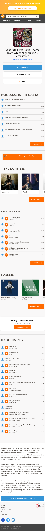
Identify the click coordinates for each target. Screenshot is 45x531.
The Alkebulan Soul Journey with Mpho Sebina (9, 298)
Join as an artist (6, 510)
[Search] (37, 16)
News (3, 507)
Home (3, 505)
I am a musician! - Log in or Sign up (22, 498)
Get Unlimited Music (22, 8)
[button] (22, 81)
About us (4, 514)
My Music (6, 20)
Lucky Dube (6, 192)
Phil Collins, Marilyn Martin (22, 59)
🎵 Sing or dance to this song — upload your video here (22, 157)
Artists (28, 20)
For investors (5, 512)
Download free (22, 327)
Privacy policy (15, 528)
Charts (17, 20)
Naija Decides (27, 298)
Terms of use (4, 528)
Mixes (38, 20)
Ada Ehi (25, 192)
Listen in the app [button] (22, 74)
